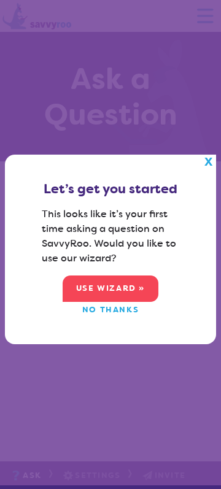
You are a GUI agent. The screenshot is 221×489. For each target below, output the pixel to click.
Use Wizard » (110, 288)
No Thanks (110, 309)
